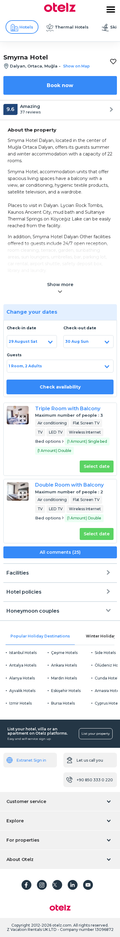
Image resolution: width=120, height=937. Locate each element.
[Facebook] (26, 885)
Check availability (60, 387)
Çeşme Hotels (64, 652)
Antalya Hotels (22, 665)
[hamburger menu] (111, 9)
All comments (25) (60, 552)
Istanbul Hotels (23, 652)
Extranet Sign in (31, 760)
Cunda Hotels (107, 678)
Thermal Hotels (72, 27)
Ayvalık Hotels (22, 690)
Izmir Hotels (20, 703)
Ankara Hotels (64, 665)
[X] (57, 885)
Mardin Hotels (64, 678)
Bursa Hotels (63, 703)
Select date (97, 466)
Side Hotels (105, 652)
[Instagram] (42, 885)
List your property (96, 734)
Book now (60, 85)
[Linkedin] (73, 885)
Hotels (26, 27)
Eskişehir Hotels (66, 690)
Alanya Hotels (22, 678)
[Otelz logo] (59, 10)
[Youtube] (88, 885)
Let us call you (90, 760)
